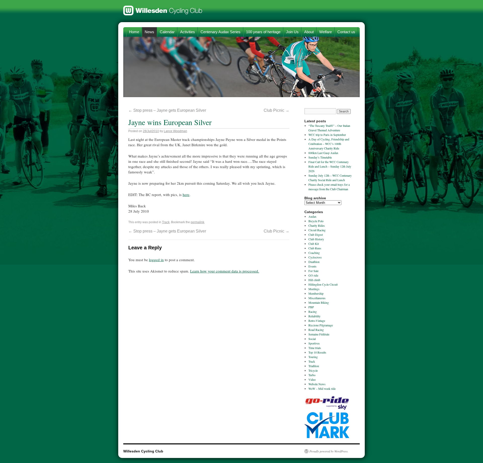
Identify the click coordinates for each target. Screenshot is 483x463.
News (149, 32)
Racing (312, 312)
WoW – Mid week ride (322, 389)
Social (312, 339)
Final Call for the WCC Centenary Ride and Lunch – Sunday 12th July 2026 (329, 166)
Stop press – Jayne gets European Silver (167, 110)
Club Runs (314, 248)
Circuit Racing (317, 230)
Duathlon (313, 262)
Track (166, 222)
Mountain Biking (318, 302)
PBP (311, 307)
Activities (187, 32)
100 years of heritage (263, 32)
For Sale (313, 271)
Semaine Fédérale (318, 334)
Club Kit (313, 244)
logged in (156, 259)
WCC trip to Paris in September (327, 135)
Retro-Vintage (316, 321)
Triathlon (313, 366)
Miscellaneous (317, 298)
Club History (316, 239)
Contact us (346, 32)
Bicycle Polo (316, 221)
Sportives (314, 343)
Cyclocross (315, 257)
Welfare (325, 32)
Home (134, 32)
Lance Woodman (175, 131)
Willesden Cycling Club (163, 8)
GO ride (313, 275)
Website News (317, 384)
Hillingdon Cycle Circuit (323, 284)
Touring (313, 357)
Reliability (314, 316)
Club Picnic (276, 110)
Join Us (292, 32)
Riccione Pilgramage (320, 325)
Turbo (311, 375)
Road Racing (316, 330)
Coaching (314, 253)
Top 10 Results (317, 352)
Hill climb (314, 280)
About (309, 32)
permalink (197, 222)
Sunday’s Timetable (320, 157)
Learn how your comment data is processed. (224, 271)
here (186, 194)
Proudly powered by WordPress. (328, 451)
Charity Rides (316, 225)
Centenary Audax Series (220, 32)
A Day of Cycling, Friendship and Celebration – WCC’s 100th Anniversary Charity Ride (328, 143)
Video (312, 379)
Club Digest (315, 235)
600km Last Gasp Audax (323, 153)
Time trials (314, 348)
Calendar (167, 32)
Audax (312, 216)
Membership (316, 293)
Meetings (313, 289)
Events (312, 266)
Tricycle (313, 370)
